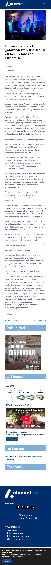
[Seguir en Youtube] (33, 507)
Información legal (15, 533)
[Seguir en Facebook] (18, 507)
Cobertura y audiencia (17, 539)
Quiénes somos (14, 526)
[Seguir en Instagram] (28, 507)
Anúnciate (12, 529)
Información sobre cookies (19, 536)
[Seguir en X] (23, 507)
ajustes (20, 557)
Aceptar (7, 561)
